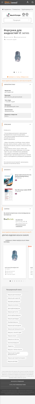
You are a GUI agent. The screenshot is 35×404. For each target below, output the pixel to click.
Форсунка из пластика (13, 339)
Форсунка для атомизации (14, 294)
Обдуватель (11, 346)
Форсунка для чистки (13, 312)
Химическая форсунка (13, 342)
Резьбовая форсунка (13, 322)
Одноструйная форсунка (14, 308)
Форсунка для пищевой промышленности (14, 353)
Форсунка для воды (12, 361)
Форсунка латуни (12, 336)
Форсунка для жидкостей (14, 298)
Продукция (16, 20)
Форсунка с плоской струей (14, 332)
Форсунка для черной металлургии (16, 358)
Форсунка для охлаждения (14, 325)
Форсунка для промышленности (16, 329)
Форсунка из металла (13, 305)
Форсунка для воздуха (13, 318)
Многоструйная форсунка (14, 315)
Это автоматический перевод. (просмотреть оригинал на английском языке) (16, 162)
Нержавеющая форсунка (14, 301)
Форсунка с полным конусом (15, 349)
